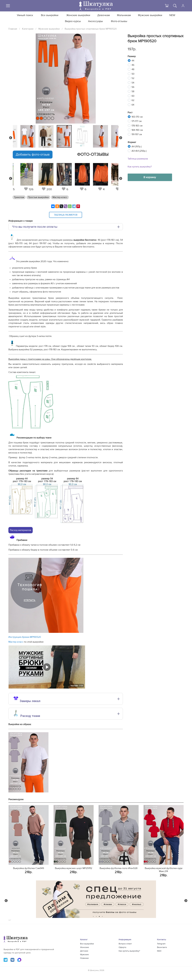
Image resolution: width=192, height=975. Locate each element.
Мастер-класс (59, 197)
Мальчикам (124, 15)
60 (133, 96)
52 (133, 78)
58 (133, 91)
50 (133, 74)
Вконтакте (162, 947)
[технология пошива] (45, 632)
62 (133, 100)
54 (133, 83)
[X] (61, 206)
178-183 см (137, 125)
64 (133, 105)
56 (133, 87)
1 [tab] (93, 916)
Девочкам (103, 15)
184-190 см (137, 130)
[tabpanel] (65, 136)
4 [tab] (102, 916)
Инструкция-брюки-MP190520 (24, 637)
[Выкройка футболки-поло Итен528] (119, 835)
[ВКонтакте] (53, 206)
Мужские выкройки (150, 15)
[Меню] (8, 5)
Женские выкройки (78, 15)
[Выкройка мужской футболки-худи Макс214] (164, 835)
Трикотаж (19, 197)
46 (133, 65)
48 (133, 69)
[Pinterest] (78, 206)
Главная (12, 29)
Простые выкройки (38, 197)
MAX (159, 951)
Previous (10, 137)
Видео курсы (73, 21)
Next (120, 137)
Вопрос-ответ (125, 944)
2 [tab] (96, 916)
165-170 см (137, 117)
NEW (172, 15)
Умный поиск (25, 15)
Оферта (122, 947)
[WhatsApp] (70, 206)
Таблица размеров (138, 158)
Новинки (84, 958)
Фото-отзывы (119, 21)
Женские (84, 947)
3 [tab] (99, 916)
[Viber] (65, 206)
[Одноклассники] (57, 206)
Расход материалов (20, 530)
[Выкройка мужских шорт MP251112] (74, 835)
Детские (84, 951)
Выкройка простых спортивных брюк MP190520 (91, 29)
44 (133, 60)
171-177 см (137, 121)
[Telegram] (74, 206)
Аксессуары (95, 21)
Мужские (84, 955)
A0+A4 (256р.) (139, 151)
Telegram (161, 944)
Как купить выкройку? (140, 166)
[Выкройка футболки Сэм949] (29, 835)
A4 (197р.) (137, 146)
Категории (27, 29)
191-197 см (137, 134)
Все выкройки (49, 15)
